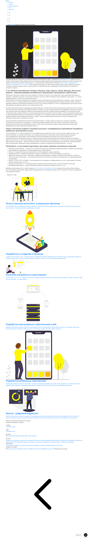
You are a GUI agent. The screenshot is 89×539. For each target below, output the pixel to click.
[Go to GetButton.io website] (85, 537)
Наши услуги (19, 445)
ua (9, 15)
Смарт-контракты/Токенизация (65, 442)
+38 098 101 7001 (10, 427)
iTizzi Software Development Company (46, 168)
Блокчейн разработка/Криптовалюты (50, 440)
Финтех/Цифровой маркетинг (21, 442)
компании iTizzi (64, 79)
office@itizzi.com (10, 431)
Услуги (10, 4)
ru (9, 14)
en (9, 12)
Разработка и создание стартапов (15, 440)
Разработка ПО (65, 440)
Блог (10, 7)
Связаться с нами (12, 174)
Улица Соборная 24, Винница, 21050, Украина (23, 436)
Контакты (11, 9)
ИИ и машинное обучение (32, 440)
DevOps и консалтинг (36, 442)
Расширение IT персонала (49, 442)
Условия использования (32, 445)
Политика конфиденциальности (48, 445)
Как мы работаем (13, 6)
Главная (11, 2)
